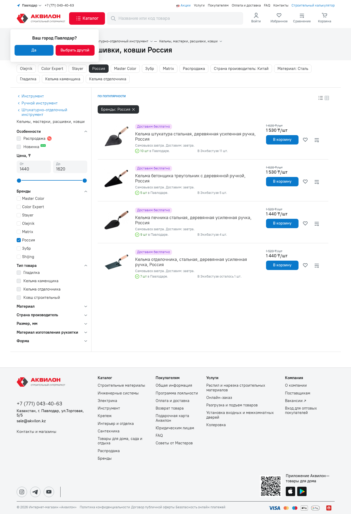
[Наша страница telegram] (35, 492)
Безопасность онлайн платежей (201, 507)
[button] (87, 18)
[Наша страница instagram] (22, 492)
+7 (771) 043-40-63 (59, 5)
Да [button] (33, 50)
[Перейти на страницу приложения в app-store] (290, 492)
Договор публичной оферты (153, 507)
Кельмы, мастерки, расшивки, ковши (188, 41)
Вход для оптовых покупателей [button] (301, 410)
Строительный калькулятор (313, 5)
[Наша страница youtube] (49, 492)
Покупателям (218, 5)
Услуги (199, 5)
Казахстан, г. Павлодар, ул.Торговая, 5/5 (50, 413)
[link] (279, 18)
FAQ (267, 5)
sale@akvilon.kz (31, 421)
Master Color (125, 68)
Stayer (77, 68)
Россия (98, 68)
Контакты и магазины (36, 432)
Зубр (149, 68)
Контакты (280, 5)
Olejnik (26, 68)
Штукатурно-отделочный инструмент (118, 41)
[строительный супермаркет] (42, 18)
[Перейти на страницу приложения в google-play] (302, 492)
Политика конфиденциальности (105, 507)
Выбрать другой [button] (75, 50)
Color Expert (52, 68)
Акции (186, 5)
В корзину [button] (282, 139)
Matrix (168, 68)
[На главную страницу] (42, 382)
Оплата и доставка (246, 5)
